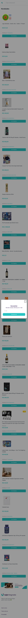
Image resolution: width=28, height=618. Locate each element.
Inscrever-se (14, 314)
